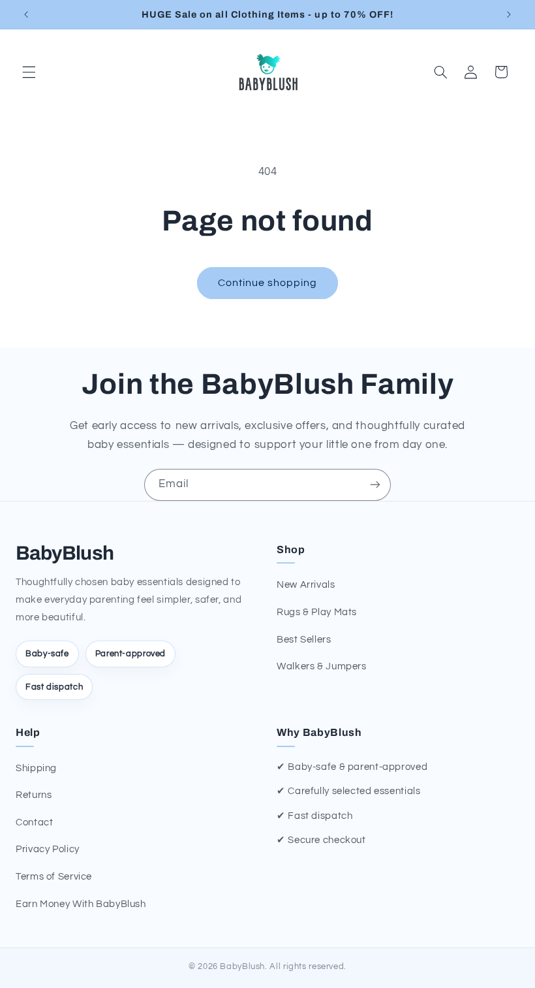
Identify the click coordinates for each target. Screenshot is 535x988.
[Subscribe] (375, 485)
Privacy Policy (48, 849)
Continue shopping (268, 283)
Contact (34, 822)
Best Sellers (304, 640)
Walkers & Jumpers (322, 666)
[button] (29, 72)
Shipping (36, 768)
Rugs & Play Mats (317, 612)
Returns (34, 795)
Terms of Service (54, 877)
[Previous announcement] (26, 14)
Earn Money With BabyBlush (81, 904)
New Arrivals (306, 585)
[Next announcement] (509, 14)
